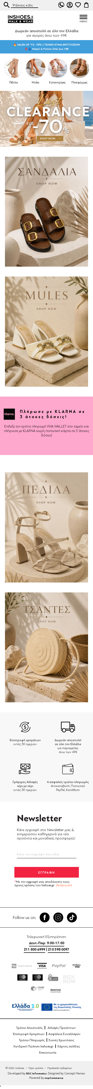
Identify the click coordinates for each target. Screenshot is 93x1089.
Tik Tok (72, 917)
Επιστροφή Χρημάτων (28, 1034)
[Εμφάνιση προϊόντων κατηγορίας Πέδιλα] (14, 68)
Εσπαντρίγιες (57, 82)
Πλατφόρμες (79, 82)
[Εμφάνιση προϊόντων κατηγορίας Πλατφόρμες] (79, 68)
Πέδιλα (13, 82)
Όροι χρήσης (36, 1068)
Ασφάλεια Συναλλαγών (64, 1034)
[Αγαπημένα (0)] (78, 5)
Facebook (45, 917)
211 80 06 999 (61, 5)
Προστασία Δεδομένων (59, 1068)
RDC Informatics (36, 1073)
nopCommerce (54, 1078)
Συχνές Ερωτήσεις (61, 1040)
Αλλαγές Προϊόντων (62, 1028)
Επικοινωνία (47, 1052)
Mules (35, 82)
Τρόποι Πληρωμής (32, 1040)
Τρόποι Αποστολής (29, 1028)
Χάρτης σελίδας (68, 1046)
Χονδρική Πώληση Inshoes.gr (33, 1046)
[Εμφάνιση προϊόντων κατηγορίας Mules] (35, 68)
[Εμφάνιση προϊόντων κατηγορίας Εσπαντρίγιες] (57, 68)
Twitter (58, 917)
